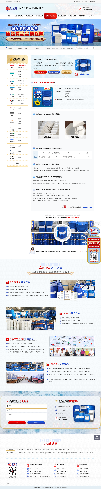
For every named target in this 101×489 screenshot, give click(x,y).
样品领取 (67, 72)
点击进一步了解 (41, 72)
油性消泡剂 (21, 83)
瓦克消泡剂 (46, 449)
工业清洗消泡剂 (40, 453)
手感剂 (19, 74)
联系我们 (85, 1)
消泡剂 (19, 72)
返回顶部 (97, 438)
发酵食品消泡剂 (83, 453)
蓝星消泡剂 (62, 449)
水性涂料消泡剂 (50, 453)
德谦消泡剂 (70, 48)
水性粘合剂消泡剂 (72, 453)
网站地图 (93, 1)
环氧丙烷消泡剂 (19, 48)
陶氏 (14, 48)
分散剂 (19, 90)
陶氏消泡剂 (63, 48)
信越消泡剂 (54, 449)
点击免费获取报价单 (54, 72)
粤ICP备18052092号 (62, 487)
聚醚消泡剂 (21, 67)
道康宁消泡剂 (55, 48)
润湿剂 (19, 76)
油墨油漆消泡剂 (61, 453)
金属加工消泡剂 (21, 453)
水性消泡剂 (21, 81)
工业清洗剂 (31, 453)
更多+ (68, 449)
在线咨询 (78, 1)
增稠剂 (19, 119)
